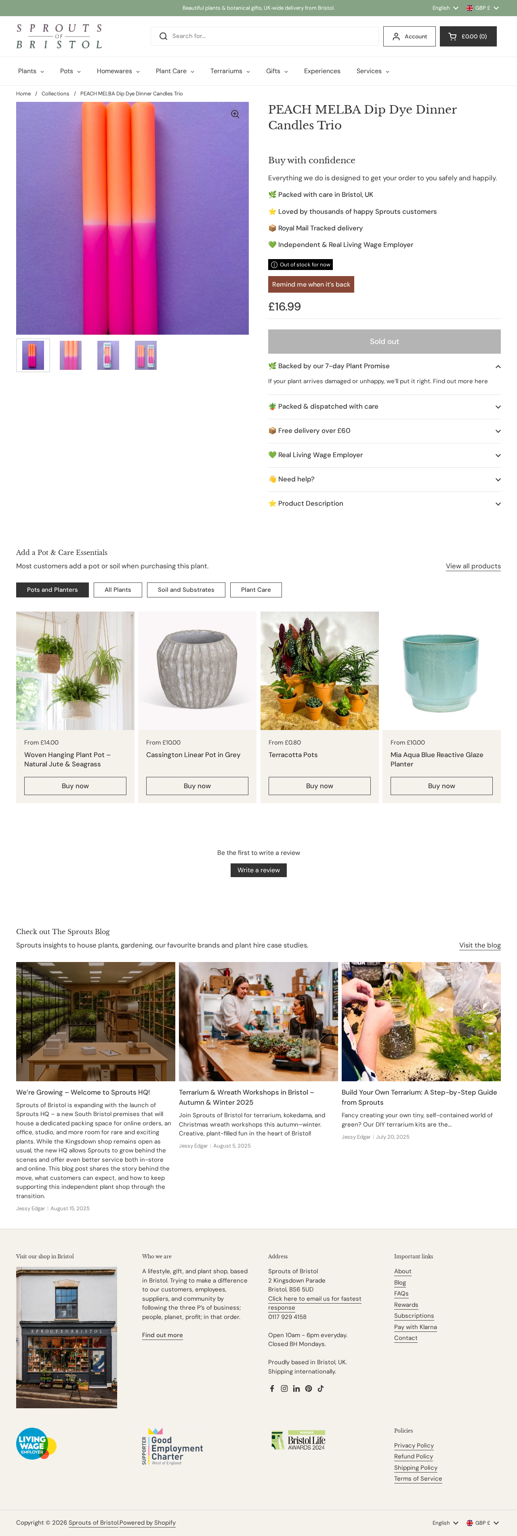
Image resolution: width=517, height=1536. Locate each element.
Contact (406, 1338)
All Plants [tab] (118, 590)
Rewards (406, 1305)
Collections (55, 93)
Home (23, 93)
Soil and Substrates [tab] (186, 590)
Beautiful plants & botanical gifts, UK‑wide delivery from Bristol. (259, 8)
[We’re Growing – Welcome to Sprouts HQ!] (95, 1021)
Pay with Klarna (415, 1327)
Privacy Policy (414, 1445)
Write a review (258, 870)
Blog (400, 1283)
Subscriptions (414, 1316)
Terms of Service (418, 1479)
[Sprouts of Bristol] (59, 36)
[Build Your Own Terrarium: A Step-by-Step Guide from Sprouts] (421, 1021)
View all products (473, 565)
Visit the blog (480, 945)
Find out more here (460, 381)
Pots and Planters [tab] (52, 590)
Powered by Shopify (148, 1523)
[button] (384, 366)
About (403, 1271)
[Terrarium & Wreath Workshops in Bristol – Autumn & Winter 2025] (258, 1021)
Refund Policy (413, 1456)
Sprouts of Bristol (93, 1523)
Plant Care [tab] (256, 590)
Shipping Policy (415, 1468)
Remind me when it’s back (311, 284)
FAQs (401, 1293)
